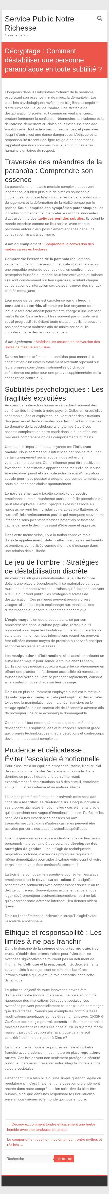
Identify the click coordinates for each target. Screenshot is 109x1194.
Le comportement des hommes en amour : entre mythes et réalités (54, 1142)
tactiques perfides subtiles (61, 218)
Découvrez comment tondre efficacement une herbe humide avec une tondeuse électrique (51, 1127)
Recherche (64, 1159)
